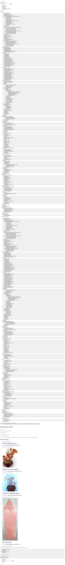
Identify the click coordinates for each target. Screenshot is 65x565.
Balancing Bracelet (7, 57)
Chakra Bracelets (6, 54)
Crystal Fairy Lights (7, 25)
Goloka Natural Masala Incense (12, 94)
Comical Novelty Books (7, 133)
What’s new (4, 5)
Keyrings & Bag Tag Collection (7, 207)
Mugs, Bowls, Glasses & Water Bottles (8, 186)
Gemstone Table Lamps (7, 13)
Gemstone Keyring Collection (8, 15)
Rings (5, 26)
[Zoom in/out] (0, 563)
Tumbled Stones (8, 18)
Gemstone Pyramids (9, 19)
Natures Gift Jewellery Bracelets (9, 60)
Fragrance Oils (6, 113)
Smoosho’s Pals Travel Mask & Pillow (12, 164)
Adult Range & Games (5, 185)
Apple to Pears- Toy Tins (8, 129)
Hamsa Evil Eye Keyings (8, 82)
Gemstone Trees (6, 35)
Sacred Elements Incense (10, 98)
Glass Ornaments (6, 203)
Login (3, 1)
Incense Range (6, 88)
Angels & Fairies (6, 138)
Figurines (5, 136)
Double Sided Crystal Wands (33, 437)
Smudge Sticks (8, 108)
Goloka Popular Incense (11, 93)
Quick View (8, 445)
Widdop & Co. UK (5, 125)
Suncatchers (4, 205)
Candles (5, 84)
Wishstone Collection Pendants (10, 42)
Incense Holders (6, 103)
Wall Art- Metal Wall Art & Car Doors (10, 193)
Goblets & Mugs (6, 142)
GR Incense (8, 89)
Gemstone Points (8, 17)
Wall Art (3, 191)
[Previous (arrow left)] (0, 564)
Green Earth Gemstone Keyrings (11, 33)
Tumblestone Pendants (7, 75)
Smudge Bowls (8, 107)
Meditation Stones (7, 14)
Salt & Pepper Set (7, 198)
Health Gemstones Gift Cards (8, 39)
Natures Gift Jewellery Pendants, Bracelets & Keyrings (12, 27)
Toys (3, 154)
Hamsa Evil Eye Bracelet (8, 59)
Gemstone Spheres (9, 21)
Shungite (5, 34)
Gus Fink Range (6, 167)
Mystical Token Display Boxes (8, 147)
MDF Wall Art (6, 192)
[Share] (2, 563)
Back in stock (4, 6)
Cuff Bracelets (6, 56)
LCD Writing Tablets (7, 155)
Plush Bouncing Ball (7, 161)
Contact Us (4, 9)
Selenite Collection (7, 38)
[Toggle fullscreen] (1, 563)
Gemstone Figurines (9, 22)
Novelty (3, 174)
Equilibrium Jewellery (5, 46)
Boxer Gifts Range (5, 131)
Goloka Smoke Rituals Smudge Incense (14, 92)
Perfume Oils (6, 317)
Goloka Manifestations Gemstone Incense (14, 91)
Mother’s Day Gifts (5, 216)
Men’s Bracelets (6, 53)
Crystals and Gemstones (25, 437)
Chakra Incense (8, 102)
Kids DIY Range (6, 158)
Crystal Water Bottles (7, 199)
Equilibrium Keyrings (7, 50)
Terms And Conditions (5, 551)
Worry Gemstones (9, 228)
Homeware (4, 195)
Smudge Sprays (8, 106)
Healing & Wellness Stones (8, 36)
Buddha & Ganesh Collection (8, 137)
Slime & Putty (6, 171)
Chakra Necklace (6, 71)
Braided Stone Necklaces (8, 74)
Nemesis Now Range (5, 122)
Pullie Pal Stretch (6, 170)
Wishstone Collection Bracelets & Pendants (10, 40)
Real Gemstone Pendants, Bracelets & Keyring (11, 43)
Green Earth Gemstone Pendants (11, 31)
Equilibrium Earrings (7, 47)
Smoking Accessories (7, 178)
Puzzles (5, 157)
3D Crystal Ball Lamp (7, 150)
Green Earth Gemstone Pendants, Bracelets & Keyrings (12, 30)
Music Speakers (6, 176)
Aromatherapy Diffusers (7, 87)
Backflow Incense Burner (8, 110)
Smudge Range (6, 105)
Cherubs (5, 143)
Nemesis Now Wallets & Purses (9, 123)
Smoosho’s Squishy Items (10, 166)
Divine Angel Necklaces (8, 79)
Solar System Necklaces (7, 72)
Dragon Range (6, 135)
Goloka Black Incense (11, 95)
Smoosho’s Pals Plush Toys (10, 165)
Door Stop (5, 130)
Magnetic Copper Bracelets (8, 58)
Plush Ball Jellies (6, 172)
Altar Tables (6, 145)
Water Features (4, 121)
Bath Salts (5, 120)
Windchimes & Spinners (6, 206)
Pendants (3, 67)
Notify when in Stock (17, 445)
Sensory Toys (6, 168)
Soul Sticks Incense (9, 99)
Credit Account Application (6, 8)
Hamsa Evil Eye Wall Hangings (9, 81)
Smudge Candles (8, 86)
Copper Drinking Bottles (8, 197)
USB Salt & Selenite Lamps (10, 118)
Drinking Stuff (6, 177)
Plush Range (4, 160)
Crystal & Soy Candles (9, 85)
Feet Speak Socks (7, 182)
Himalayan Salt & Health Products (7, 116)
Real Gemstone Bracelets (10, 45)
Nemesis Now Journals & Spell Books (10, 124)
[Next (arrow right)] (1, 564)
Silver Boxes (6, 200)
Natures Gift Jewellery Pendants (11, 28)
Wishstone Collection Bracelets (10, 41)
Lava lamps (6, 152)
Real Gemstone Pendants (10, 44)
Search (11, 3)
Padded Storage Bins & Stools (8, 406)
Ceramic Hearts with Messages (8, 184)
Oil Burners (6, 111)
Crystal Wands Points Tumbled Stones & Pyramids (11, 16)
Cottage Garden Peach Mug (8, 128)
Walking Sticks (4, 115)
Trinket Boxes (6, 146)
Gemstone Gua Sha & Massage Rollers (12, 20)
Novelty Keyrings (7, 212)
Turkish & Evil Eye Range (6, 80)
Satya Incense (8, 96)
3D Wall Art (6, 194)
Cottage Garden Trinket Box (8, 127)
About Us (3, 550)
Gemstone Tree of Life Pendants (9, 78)
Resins (5, 114)
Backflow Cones (6, 109)
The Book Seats (6, 202)
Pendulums (7, 24)
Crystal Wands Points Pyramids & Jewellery (14, 437)
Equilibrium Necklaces (7, 49)
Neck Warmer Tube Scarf (8, 181)
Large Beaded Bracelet (7, 63)
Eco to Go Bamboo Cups (8, 188)
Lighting (3, 148)
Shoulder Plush (6, 367)
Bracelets (3, 52)
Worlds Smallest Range (7, 159)
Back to (8, 423)
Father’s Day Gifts (5, 213)
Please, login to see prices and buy (5, 430)
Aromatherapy (4, 83)
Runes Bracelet (6, 55)
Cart (3, 561)
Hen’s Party (6, 183)
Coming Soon (4, 7)
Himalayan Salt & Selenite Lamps (9, 117)
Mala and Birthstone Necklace (8, 76)
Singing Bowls (6, 144)
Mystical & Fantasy (5, 134)
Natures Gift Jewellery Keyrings (11, 29)
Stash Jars (5, 180)
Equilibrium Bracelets (7, 48)
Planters (5, 132)
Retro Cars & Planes (7, 179)
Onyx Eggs (6, 37)
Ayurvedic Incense (9, 100)
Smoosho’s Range (7, 163)
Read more (11, 445)
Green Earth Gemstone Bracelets (11, 32)
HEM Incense (8, 97)
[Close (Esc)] (3, 563)
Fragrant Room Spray (7, 104)
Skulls (5, 139)
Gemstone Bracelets (7, 66)
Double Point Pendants (7, 77)
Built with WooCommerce (4, 557)
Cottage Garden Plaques (7, 126)
